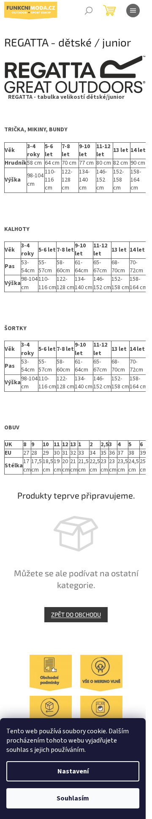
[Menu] (133, 10)
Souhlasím (73, 798)
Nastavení (73, 771)
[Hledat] (88, 10)
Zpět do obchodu (76, 614)
